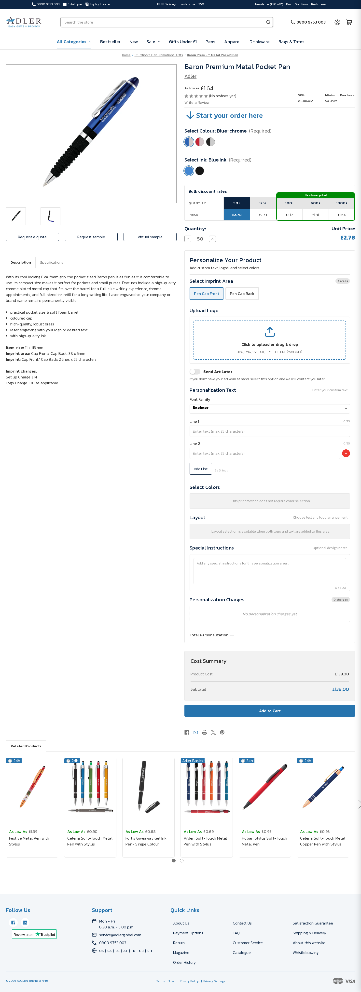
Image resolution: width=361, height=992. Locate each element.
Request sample (91, 237)
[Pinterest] (222, 732)
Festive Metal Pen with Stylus (29, 841)
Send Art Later (217, 372)
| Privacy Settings (212, 981)
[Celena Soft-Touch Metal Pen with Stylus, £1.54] (90, 787)
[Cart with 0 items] (349, 22)
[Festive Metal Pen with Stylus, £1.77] (32, 787)
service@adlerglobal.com (120, 935)
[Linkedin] (25, 922)
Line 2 (195, 443)
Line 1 (194, 421)
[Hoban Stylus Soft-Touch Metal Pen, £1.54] (265, 787)
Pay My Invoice (100, 4)
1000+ (341, 203)
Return (179, 943)
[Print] (204, 732)
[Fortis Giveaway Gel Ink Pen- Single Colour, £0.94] (148, 787)
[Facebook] (186, 732)
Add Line (201, 468)
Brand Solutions (297, 4)
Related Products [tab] (26, 746)
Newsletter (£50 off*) (269, 4)
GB (141, 950)
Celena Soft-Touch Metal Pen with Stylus (89, 841)
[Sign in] (337, 22)
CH (149, 950)
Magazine (181, 952)
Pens (210, 41)
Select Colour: (228, 130)
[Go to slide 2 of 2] (181, 860)
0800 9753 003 (48, 4)
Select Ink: (217, 159)
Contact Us (242, 923)
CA (109, 950)
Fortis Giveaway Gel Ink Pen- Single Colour (146, 841)
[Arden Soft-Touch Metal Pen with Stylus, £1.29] (207, 787)
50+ (236, 203)
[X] (213, 732)
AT (125, 950)
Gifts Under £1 (183, 41)
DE (117, 950)
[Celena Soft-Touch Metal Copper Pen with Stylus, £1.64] (323, 787)
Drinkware (260, 41)
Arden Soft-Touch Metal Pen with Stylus (205, 841)
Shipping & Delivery (309, 933)
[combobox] (270, 409)
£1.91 (315, 214)
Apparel (232, 41)
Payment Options (188, 933)
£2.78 (237, 214)
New (133, 41)
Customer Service (248, 943)
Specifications (51, 262)
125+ (263, 203)
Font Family (200, 399)
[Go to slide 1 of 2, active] (174, 860)
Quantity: (195, 228)
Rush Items (318, 4)
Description (21, 262)
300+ (289, 203)
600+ (315, 203)
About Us (181, 923)
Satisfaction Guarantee (313, 923)
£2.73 (263, 214)
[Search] (268, 22)
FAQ (236, 933)
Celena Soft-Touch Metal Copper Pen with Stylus (322, 841)
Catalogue (75, 4)
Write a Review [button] (197, 102)
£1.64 (342, 214)
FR (133, 950)
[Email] (195, 732)
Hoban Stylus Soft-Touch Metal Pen (264, 841)
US (101, 950)
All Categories (71, 41)
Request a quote (32, 237)
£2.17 (289, 214)
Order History (184, 962)
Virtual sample (150, 237)
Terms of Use (165, 981)
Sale (151, 41)
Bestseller (110, 41)
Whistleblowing (306, 952)
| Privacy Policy (187, 981)
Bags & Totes (291, 41)
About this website (309, 943)
